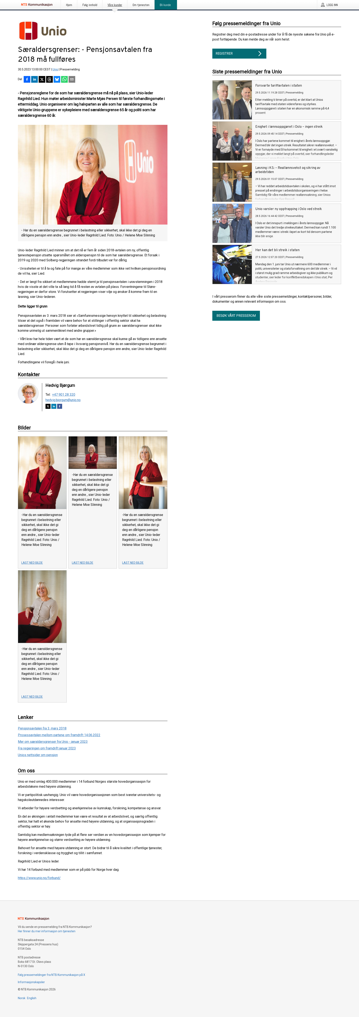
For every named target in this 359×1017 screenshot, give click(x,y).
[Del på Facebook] (27, 80)
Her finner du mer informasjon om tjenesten (46, 931)
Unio (55, 69)
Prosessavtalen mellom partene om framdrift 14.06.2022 (59, 735)
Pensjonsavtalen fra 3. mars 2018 (42, 728)
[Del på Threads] (49, 80)
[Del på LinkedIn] (34, 80)
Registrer (224, 53)
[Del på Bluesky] (57, 80)
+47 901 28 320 (63, 395)
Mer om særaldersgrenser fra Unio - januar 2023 (53, 742)
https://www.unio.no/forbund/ (39, 878)
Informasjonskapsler (31, 982)
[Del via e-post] (72, 80)
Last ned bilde (32, 562)
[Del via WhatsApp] (64, 80)
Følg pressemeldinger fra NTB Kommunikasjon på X (51, 974)
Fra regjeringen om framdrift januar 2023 (47, 748)
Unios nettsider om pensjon (38, 755)
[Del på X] (42, 80)
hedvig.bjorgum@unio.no (63, 400)
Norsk (21, 998)
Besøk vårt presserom (236, 316)
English (31, 998)
